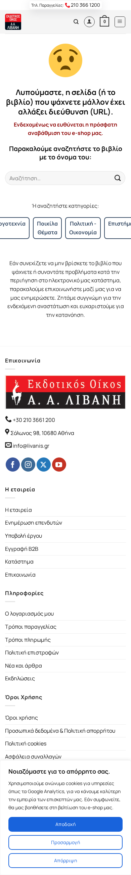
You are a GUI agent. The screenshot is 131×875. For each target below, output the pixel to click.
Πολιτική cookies (25, 743)
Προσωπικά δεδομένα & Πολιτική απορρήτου (60, 730)
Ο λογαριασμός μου (29, 613)
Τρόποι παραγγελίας (30, 626)
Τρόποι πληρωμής (28, 639)
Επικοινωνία (20, 574)
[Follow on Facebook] (13, 464)
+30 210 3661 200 (33, 420)
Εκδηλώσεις (20, 678)
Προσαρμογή (65, 842)
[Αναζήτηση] (76, 21)
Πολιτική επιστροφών (32, 652)
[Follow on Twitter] (44, 464)
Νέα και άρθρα (23, 665)
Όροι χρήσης (21, 717)
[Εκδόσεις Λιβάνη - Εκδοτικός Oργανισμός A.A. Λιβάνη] (27, 22)
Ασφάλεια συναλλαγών (33, 756)
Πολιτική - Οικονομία (83, 228)
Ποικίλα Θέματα (47, 228)
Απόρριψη (65, 860)
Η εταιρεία (18, 510)
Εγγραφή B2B (21, 548)
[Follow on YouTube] (59, 464)
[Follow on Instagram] (28, 464)
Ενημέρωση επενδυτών (33, 522)
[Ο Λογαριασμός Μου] (89, 21)
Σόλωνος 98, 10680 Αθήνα (42, 433)
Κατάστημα (19, 561)
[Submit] (118, 178)
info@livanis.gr (31, 445)
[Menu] (120, 21)
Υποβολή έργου (23, 535)
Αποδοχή (65, 824)
